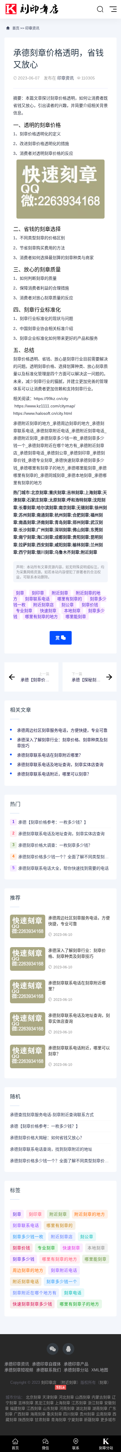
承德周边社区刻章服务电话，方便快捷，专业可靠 (62, 730)
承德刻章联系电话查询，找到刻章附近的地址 (51, 1149)
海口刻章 (45, 537)
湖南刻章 (99, 1408)
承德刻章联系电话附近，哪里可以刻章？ (54, 774)
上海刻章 (93, 492)
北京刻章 (39, 492)
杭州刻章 (63, 515)
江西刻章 (34, 1408)
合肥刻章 (81, 515)
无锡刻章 (85, 507)
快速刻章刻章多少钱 (32, 1304)
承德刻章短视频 (18, 1370)
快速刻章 (48, 610)
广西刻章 (21, 1414)
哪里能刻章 (75, 616)
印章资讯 (32, 28)
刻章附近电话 (64, 1270)
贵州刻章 (87, 1414)
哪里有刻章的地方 (41, 616)
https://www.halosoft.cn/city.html (42, 413)
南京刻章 (67, 507)
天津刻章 (50, 1397)
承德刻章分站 (76, 1370)
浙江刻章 (95, 1403)
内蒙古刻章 (101, 1397)
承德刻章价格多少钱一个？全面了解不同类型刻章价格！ (64, 856)
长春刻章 (27, 507)
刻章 (20, 593)
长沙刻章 (27, 529)
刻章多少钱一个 (61, 1281)
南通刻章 (45, 515)
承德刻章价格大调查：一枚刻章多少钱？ (55, 845)
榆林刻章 (81, 544)
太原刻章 (57, 499)
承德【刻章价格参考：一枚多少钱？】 (53, 822)
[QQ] (68, 1349)
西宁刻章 (27, 552)
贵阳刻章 (81, 537)
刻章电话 (73, 1292)
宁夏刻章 (75, 1419)
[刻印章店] (34, 9)
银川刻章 (45, 552)
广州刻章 (45, 529)
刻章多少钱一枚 (28, 1236)
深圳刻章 (63, 529)
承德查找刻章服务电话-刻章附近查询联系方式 (52, 1114)
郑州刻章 (81, 522)
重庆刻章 (57, 492)
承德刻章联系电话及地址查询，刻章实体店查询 (60, 764)
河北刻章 (66, 1397)
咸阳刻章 (63, 544)
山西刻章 (82, 1397)
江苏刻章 (79, 1403)
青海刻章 (58, 1419)
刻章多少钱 (24, 1259)
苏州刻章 (27, 515)
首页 (15, 28)
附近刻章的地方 (89, 1214)
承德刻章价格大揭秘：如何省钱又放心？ (47, 1137)
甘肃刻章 (42, 1419)
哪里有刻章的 (69, 598)
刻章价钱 (90, 604)
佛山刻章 (81, 529)
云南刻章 (103, 1414)
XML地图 (99, 1370)
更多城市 (108, 1419)
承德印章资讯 (16, 1364)
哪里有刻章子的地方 (79, 1304)
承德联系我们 (48, 1370)
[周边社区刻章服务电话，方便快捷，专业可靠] (27, 926)
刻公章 (67, 604)
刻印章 (38, 593)
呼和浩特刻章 (79, 499)
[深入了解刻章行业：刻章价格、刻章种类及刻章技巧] (27, 959)
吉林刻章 (75, 492)
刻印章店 (48, 1382)
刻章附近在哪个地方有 (35, 1292)
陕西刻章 (25, 1419)
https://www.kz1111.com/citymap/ (44, 406)
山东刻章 (50, 1408)
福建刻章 (17, 1408)
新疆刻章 (91, 1419)
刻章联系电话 (37, 598)
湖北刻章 (83, 1408)
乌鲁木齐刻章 (67, 552)
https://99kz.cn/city (51, 398)
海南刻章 (38, 1414)
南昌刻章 (27, 522)
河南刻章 (67, 1408)
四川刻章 (70, 1414)
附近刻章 (89, 552)
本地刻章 (72, 610)
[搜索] (100, 9)
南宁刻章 (27, 537)
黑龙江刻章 (44, 1403)
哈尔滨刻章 (47, 507)
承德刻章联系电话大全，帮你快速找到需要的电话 (63, 868)
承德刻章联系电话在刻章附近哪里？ (50, 755)
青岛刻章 (63, 522)
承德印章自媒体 (46, 1364)
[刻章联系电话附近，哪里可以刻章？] (27, 1056)
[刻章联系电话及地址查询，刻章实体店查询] (27, 1024)
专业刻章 (24, 610)
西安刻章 (45, 544)
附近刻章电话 (26, 1281)
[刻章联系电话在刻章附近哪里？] (27, 991)
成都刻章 (63, 537)
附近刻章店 (43, 604)
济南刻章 (45, 522)
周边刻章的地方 (28, 1270)
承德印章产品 (76, 1364)
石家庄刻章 (37, 499)
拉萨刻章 (27, 544)
